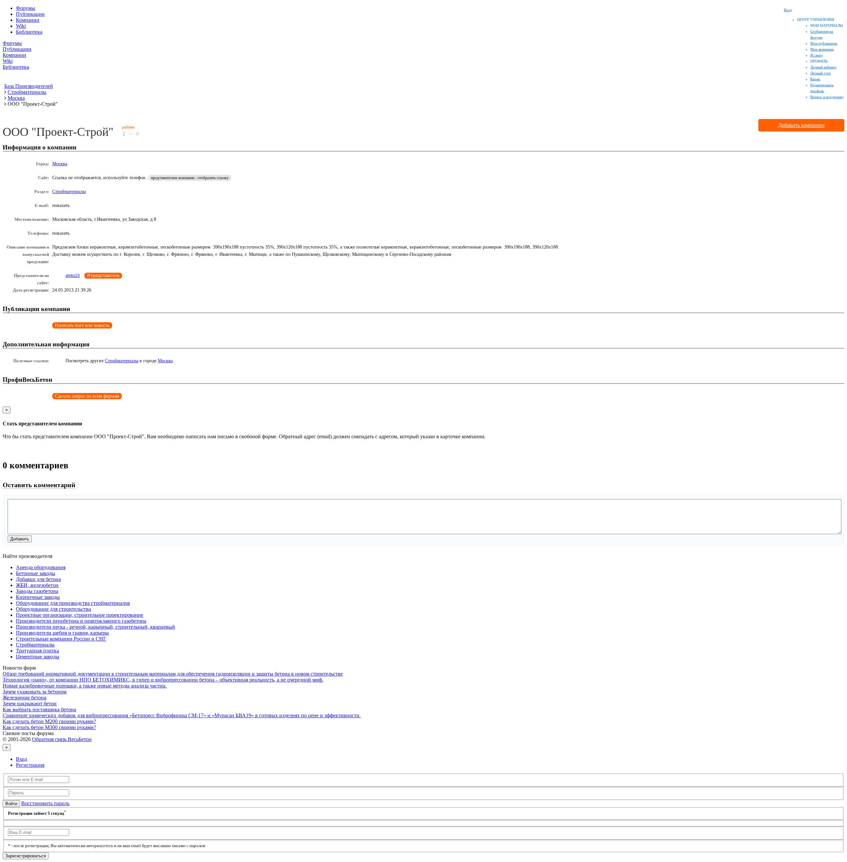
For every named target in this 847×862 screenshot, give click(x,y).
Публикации (30, 14)
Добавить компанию (801, 125)
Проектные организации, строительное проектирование (79, 615)
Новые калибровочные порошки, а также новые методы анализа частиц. (85, 685)
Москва (59, 163)
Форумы (25, 8)
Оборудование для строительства (53, 609)
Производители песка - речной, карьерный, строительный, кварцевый (95, 627)
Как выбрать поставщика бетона (39, 709)
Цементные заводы (37, 656)
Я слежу (816, 55)
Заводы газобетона (37, 591)
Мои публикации (823, 43)
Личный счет (820, 73)
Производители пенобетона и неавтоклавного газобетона (81, 621)
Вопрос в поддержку (827, 97)
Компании (27, 20)
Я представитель (103, 275)
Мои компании (822, 49)
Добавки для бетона (38, 579)
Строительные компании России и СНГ (61, 639)
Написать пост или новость (82, 325)
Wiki (21, 26)
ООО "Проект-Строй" (58, 131)
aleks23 (73, 275)
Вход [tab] (21, 759)
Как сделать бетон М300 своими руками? (49, 727)
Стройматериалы (69, 191)
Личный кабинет (823, 67)
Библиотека (29, 32)
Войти (11, 803)
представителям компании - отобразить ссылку (190, 178)
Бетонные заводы (35, 573)
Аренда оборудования (41, 567)
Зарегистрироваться (25, 855)
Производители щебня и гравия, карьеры (62, 633)
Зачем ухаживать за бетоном (35, 691)
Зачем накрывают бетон (30, 703)
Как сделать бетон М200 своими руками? (49, 721)
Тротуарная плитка (37, 650)
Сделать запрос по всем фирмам (87, 396)
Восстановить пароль (45, 803)
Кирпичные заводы (38, 597)
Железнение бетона (24, 697)
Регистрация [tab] (30, 765)
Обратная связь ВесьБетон (62, 739)
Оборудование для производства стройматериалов (73, 603)
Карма (815, 79)
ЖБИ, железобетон (37, 585)
